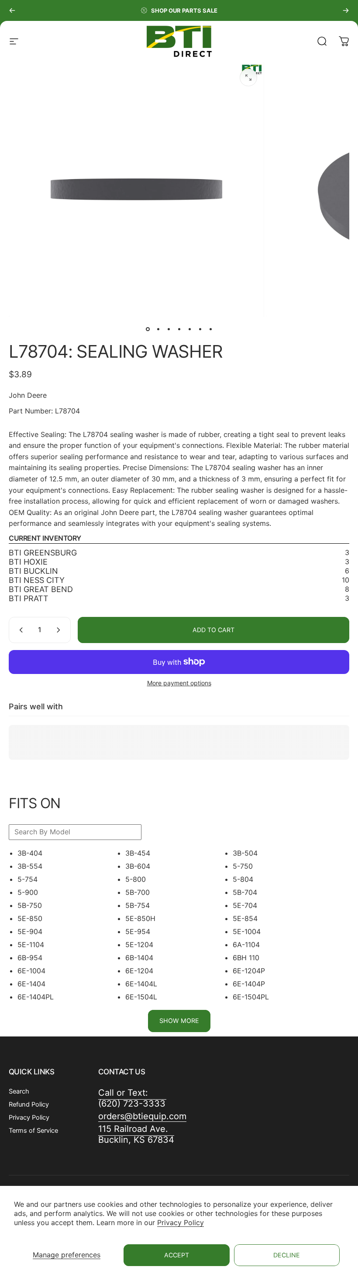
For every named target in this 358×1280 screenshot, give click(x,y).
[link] (136, 1134)
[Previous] (12, 10)
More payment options (179, 683)
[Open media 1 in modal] (248, 77)
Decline (286, 1255)
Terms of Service (33, 1130)
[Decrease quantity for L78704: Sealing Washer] (19, 630)
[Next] (345, 10)
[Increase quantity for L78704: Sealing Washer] (60, 630)
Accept (176, 1255)
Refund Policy (29, 1104)
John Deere (28, 395)
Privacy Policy (180, 1222)
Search (19, 1091)
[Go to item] (147, 329)
